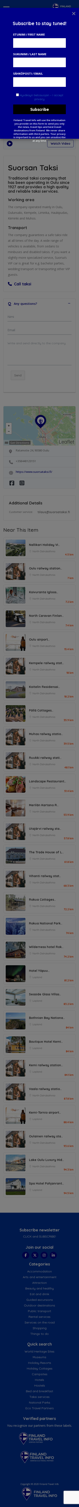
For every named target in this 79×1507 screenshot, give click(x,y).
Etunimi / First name (29, 34)
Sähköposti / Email (28, 73)
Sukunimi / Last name (29, 54)
